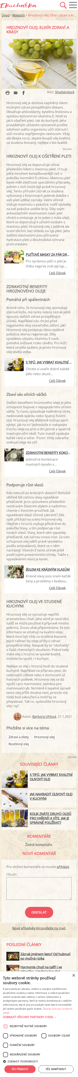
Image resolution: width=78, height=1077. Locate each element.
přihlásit (63, 867)
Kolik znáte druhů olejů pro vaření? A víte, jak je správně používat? (50, 818)
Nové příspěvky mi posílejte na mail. (39, 928)
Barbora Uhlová (44, 717)
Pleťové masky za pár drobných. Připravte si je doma (49, 254)
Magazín (18, 15)
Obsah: (11, 874)
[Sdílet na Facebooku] (24, 93)
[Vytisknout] (8, 93)
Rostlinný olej (19, 744)
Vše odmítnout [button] (56, 1069)
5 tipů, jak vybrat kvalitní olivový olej (49, 362)
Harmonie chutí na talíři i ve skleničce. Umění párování (41, 969)
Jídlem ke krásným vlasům (48, 569)
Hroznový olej (44, 737)
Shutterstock (64, 92)
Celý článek (57, 273)
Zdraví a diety (19, 737)
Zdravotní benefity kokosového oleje (49, 453)
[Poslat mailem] (16, 93)
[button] (39, 1017)
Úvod (6, 15)
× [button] (73, 975)
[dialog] (39, 1024)
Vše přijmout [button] (20, 1069)
